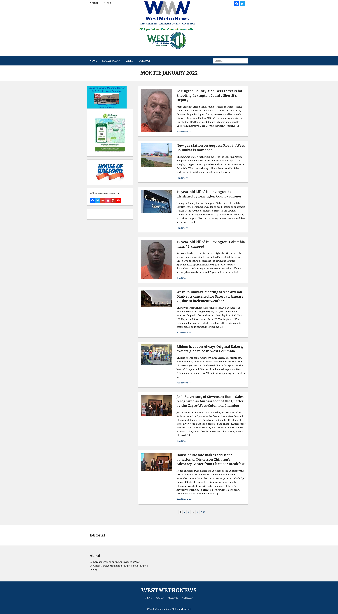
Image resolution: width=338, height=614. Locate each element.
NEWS (107, 3)
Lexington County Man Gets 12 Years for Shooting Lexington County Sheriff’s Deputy (209, 95)
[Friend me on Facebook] (236, 3)
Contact (144, 60)
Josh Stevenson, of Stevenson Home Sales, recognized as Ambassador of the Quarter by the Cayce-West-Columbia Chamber (210, 401)
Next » (203, 512)
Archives (173, 597)
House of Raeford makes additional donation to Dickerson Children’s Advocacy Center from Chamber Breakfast (211, 459)
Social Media (111, 60)
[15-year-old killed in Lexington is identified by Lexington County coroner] (156, 212)
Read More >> (184, 131)
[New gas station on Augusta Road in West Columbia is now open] (156, 166)
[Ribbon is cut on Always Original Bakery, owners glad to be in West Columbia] (156, 364)
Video (129, 60)
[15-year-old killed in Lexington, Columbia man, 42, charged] (156, 279)
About (94, 3)
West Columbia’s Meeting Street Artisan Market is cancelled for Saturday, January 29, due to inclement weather (210, 296)
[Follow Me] (242, 3)
